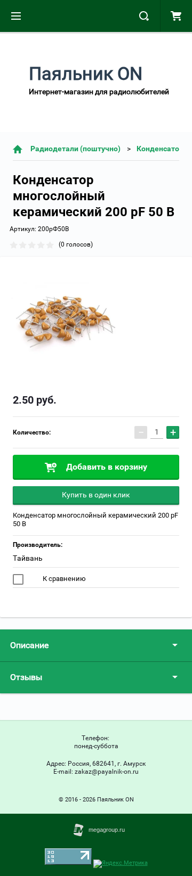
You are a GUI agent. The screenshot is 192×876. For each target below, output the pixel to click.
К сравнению (63, 579)
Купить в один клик (96, 494)
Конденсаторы (163, 148)
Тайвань (28, 558)
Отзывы (26, 677)
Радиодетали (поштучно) (75, 148)
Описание (29, 645)
